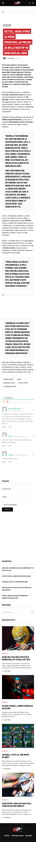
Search (32, 612)
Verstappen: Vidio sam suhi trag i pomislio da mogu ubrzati (16, 804)
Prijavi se (7, 509)
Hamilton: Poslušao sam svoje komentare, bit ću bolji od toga (16, 658)
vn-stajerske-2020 (9, 386)
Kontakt (29, 836)
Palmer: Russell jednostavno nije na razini (16, 576)
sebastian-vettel (9, 383)
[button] (3, 3)
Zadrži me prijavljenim (10, 504)
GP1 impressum (18, 836)
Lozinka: (4, 497)
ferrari (19, 379)
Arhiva (7, 836)
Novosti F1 (7, 25)
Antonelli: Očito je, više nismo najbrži (15, 582)
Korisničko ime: (6, 489)
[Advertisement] (18, 534)
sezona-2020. (23, 383)
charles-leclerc (8, 379)
